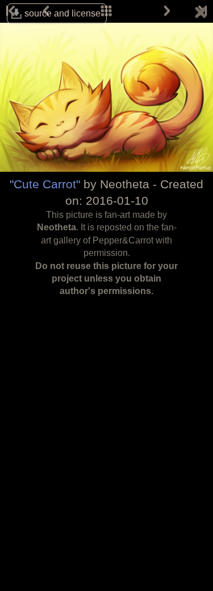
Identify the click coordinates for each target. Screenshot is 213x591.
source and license (62, 13)
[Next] (167, 11)
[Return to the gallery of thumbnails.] (200, 14)
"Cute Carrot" (45, 184)
